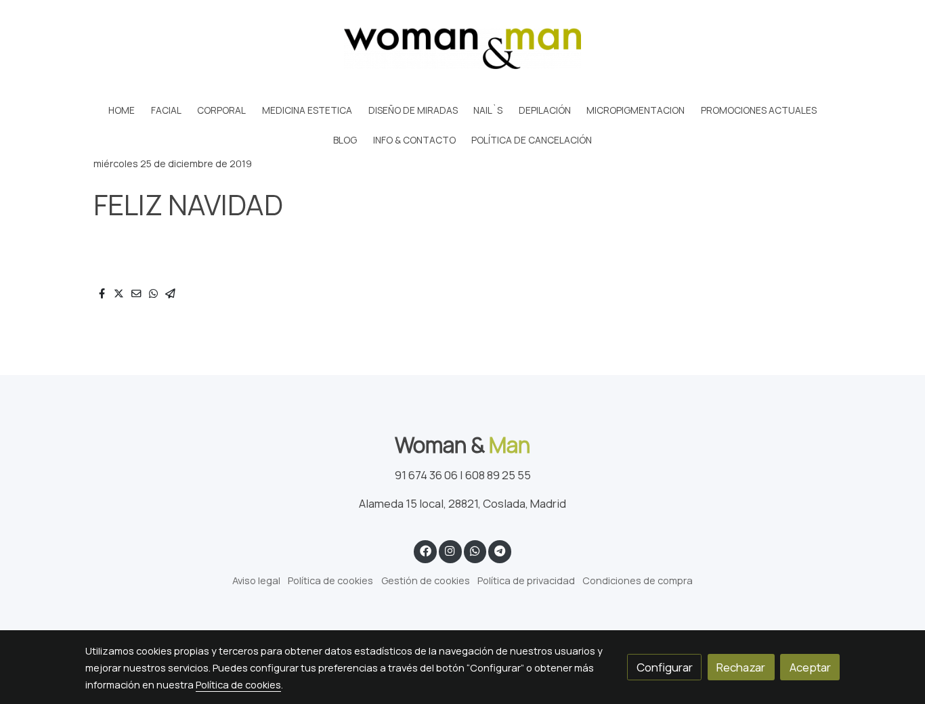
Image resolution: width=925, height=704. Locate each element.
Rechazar (740, 667)
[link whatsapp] (475, 550)
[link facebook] (425, 550)
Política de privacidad (526, 580)
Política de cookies (330, 580)
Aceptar (810, 667)
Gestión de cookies (425, 580)
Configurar (665, 667)
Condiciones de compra (637, 580)
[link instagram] (450, 550)
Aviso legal (256, 580)
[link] (462, 48)
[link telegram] (500, 550)
